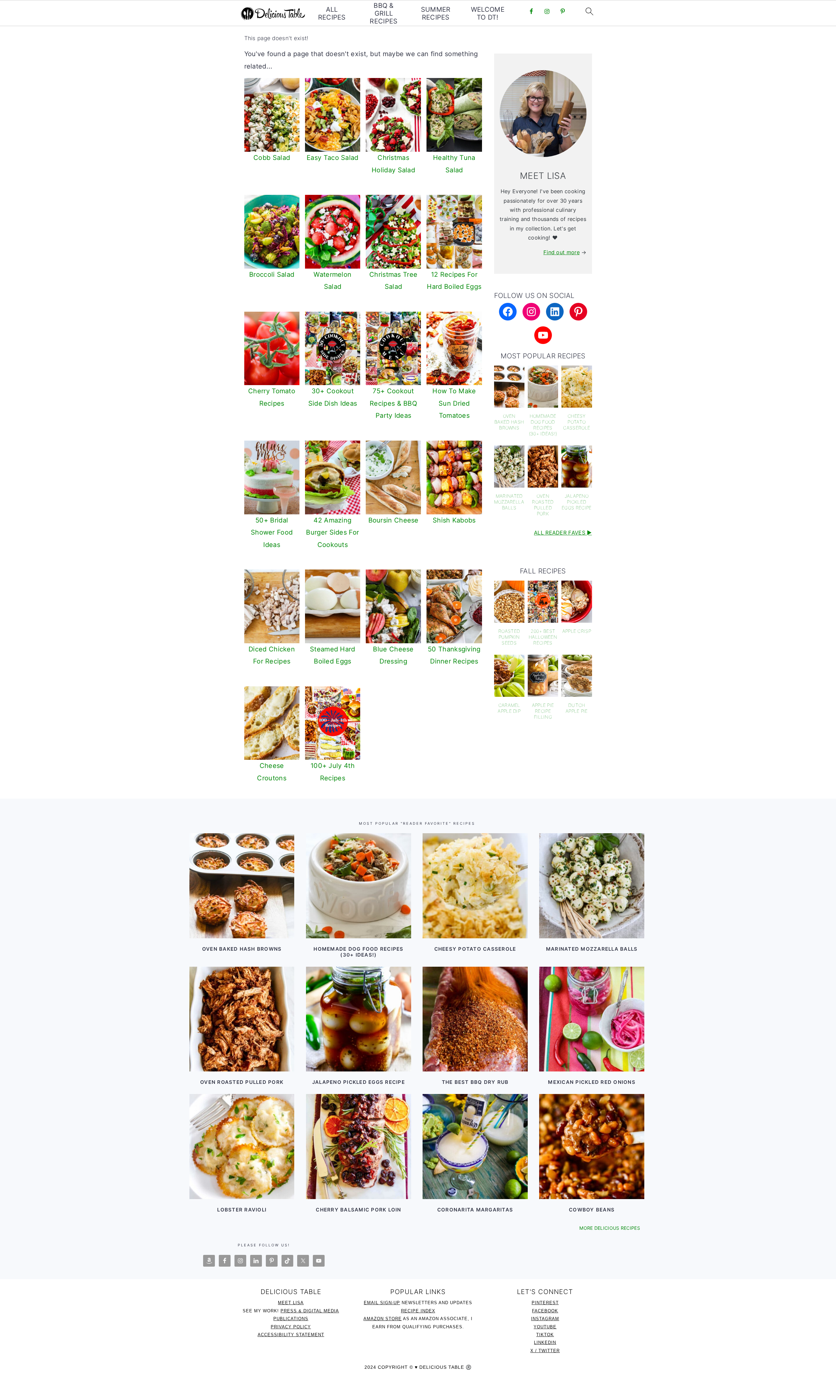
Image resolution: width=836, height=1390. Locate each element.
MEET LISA (291, 1302)
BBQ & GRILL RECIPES (383, 13)
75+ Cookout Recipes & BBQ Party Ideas (393, 403)
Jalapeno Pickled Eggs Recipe (358, 1082)
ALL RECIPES (332, 13)
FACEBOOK (545, 1310)
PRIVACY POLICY (291, 1326)
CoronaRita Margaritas (475, 1210)
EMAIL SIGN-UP (382, 1302)
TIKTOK (545, 1334)
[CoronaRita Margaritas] (475, 1146)
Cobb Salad (271, 158)
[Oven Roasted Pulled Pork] (241, 1019)
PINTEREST (545, 1302)
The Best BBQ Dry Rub (475, 1082)
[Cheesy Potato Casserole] (475, 885)
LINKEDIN (545, 1342)
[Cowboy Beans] (591, 1146)
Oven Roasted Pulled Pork (241, 1082)
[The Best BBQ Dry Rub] (475, 1019)
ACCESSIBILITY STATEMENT (291, 1334)
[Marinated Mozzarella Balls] (591, 885)
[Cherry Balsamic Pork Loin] (358, 1146)
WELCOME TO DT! (488, 13)
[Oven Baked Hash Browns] (241, 885)
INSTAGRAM (545, 1318)
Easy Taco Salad (333, 158)
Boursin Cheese (393, 520)
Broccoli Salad (271, 274)
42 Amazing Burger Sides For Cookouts (332, 532)
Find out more (561, 252)
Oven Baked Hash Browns (242, 949)
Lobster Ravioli (241, 1210)
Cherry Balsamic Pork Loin (358, 1210)
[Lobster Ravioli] (241, 1146)
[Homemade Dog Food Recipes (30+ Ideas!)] (358, 885)
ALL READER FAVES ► (563, 532)
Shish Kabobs (454, 520)
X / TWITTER (545, 1350)
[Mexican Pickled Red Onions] (591, 1019)
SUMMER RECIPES (436, 13)
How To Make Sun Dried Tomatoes (454, 403)
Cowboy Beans (592, 1210)
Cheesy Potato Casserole (475, 949)
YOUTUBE (545, 1326)
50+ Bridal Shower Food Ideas (272, 532)
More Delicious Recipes (609, 1228)
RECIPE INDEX (418, 1310)
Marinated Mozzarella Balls (592, 949)
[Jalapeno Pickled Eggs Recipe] (358, 1019)
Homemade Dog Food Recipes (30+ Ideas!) (358, 952)
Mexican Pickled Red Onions (591, 1082)
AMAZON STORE (382, 1318)
